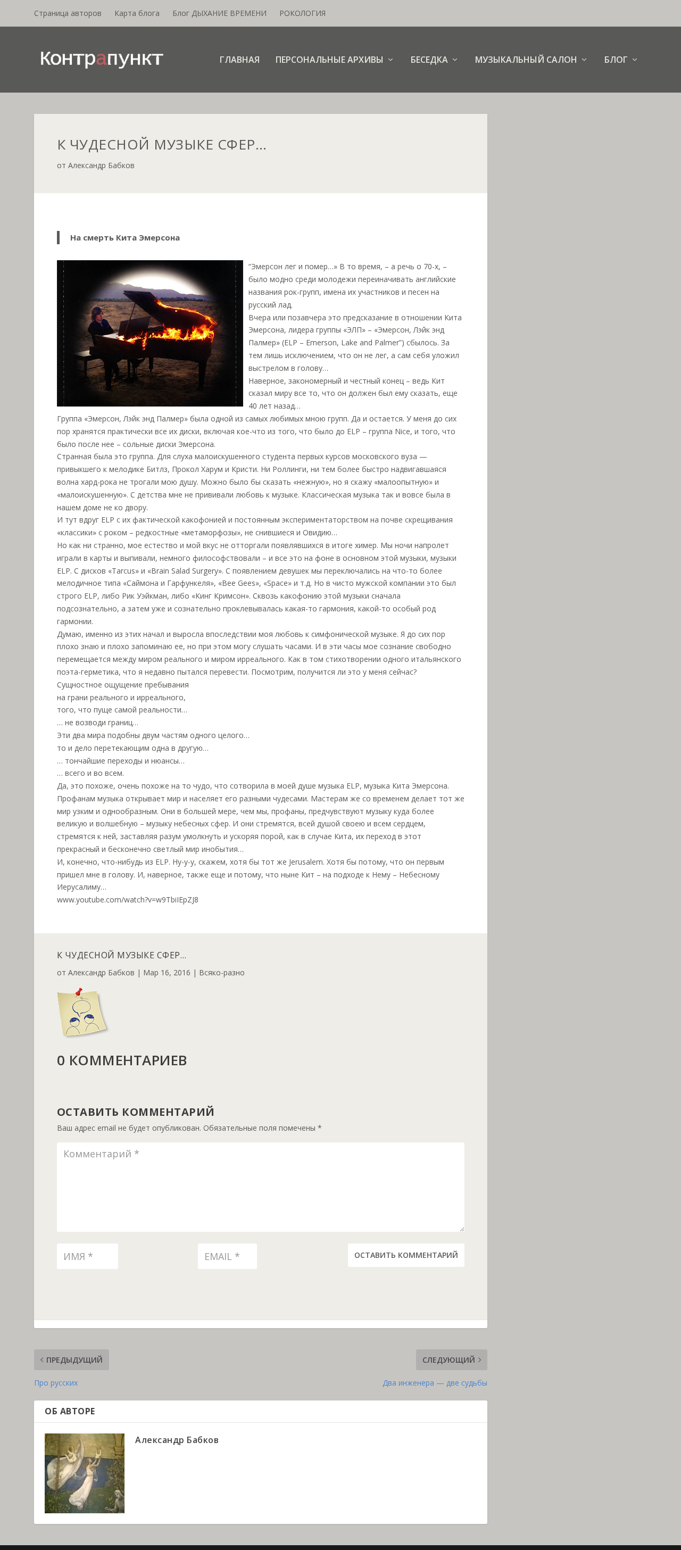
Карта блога (137, 13)
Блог (616, 60)
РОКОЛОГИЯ (302, 13)
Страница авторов (68, 13)
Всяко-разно (222, 972)
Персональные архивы (330, 60)
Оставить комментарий (406, 1255)
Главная (240, 60)
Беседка (429, 60)
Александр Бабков (101, 165)
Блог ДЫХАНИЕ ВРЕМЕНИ (219, 13)
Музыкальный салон (526, 60)
